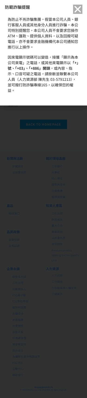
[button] (77, 9)
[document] (43, 199)
